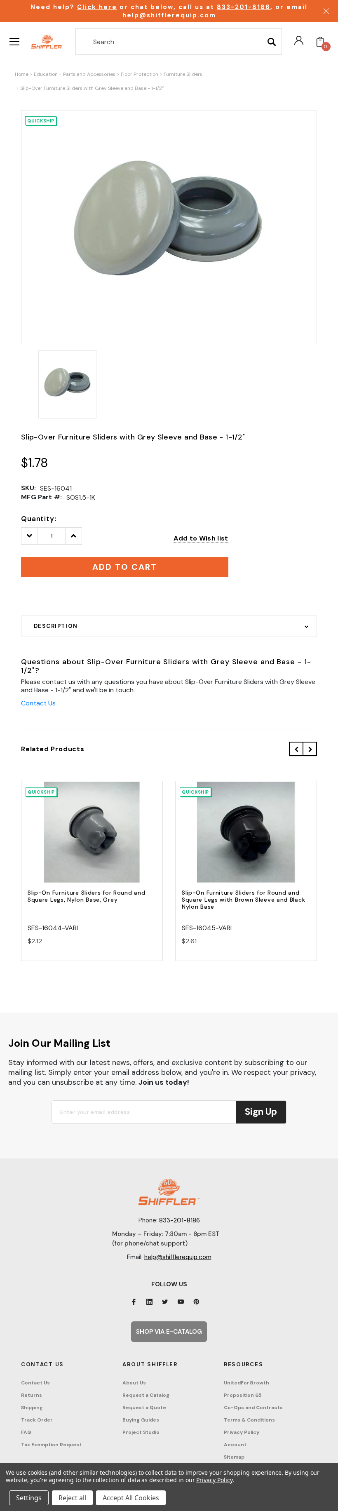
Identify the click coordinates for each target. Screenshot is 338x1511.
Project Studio (141, 1432)
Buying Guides (140, 1420)
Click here (97, 7)
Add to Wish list (201, 538)
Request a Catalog (145, 1395)
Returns (31, 1395)
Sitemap (234, 1457)
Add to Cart (92, 839)
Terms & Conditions (249, 1420)
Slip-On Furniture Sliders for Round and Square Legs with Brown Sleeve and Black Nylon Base (243, 899)
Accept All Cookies (131, 1497)
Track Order (37, 1420)
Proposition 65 (242, 1395)
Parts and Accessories (89, 74)
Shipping (32, 1407)
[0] (320, 42)
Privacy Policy (241, 1432)
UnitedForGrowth (246, 1382)
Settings (29, 1497)
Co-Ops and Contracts (253, 1407)
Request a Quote (144, 1407)
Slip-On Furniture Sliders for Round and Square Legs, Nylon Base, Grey (86, 896)
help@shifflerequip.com (169, 15)
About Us (134, 1382)
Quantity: (38, 518)
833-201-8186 (243, 7)
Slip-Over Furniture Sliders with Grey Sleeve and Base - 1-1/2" (92, 88)
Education (46, 74)
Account (235, 1444)
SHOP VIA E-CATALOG (169, 1332)
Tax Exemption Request (51, 1444)
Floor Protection (139, 74)
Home (21, 74)
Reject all (72, 1497)
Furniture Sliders (183, 74)
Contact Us (38, 703)
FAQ (26, 1432)
